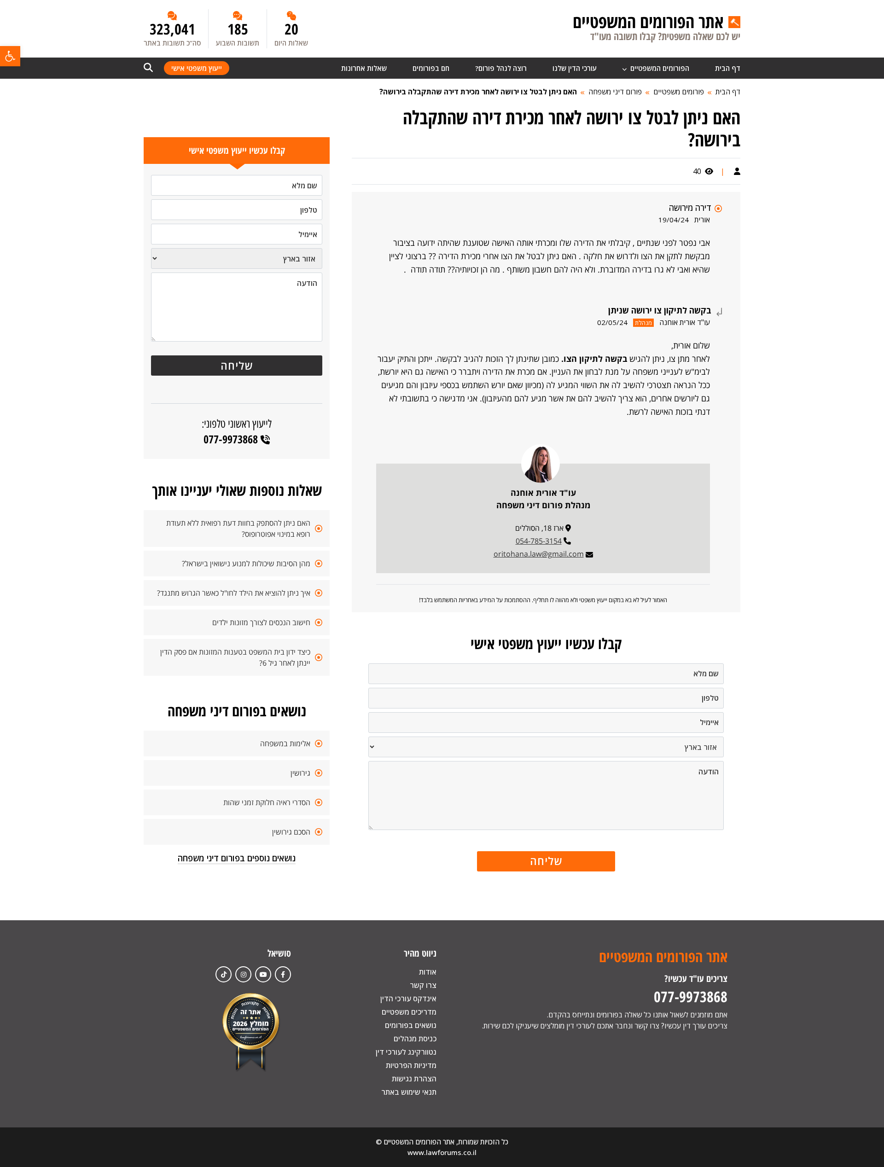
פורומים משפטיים (678, 92)
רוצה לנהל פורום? (501, 68)
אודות (427, 972)
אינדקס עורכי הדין (408, 998)
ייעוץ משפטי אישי (196, 68)
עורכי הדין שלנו (574, 68)
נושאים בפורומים (410, 1025)
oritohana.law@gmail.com (539, 554)
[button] (10, 56)
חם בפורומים (431, 68)
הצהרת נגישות (414, 1079)
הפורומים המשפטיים (658, 68)
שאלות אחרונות (364, 68)
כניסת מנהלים (415, 1038)
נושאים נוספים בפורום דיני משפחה (237, 858)
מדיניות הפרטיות (411, 1065)
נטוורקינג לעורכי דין (406, 1052)
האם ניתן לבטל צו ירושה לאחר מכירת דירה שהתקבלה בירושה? (478, 92)
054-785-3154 (539, 541)
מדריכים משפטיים (409, 1012)
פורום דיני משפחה (615, 92)
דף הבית (727, 68)
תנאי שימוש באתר (408, 1092)
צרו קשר (423, 985)
